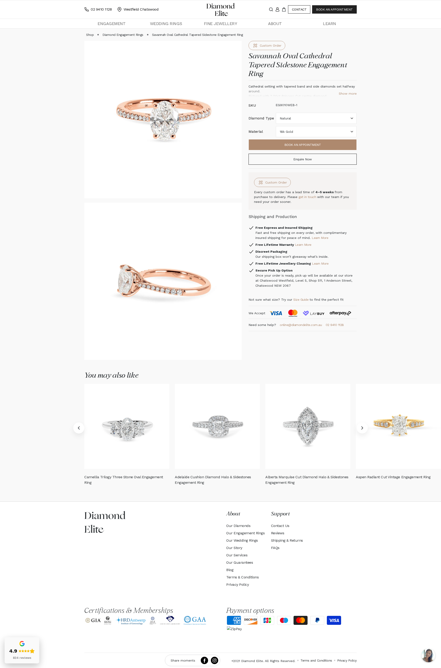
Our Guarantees (239, 562)
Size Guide (300, 299)
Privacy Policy (237, 584)
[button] (111, 23)
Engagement (111, 23)
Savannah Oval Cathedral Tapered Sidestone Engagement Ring (197, 35)
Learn (329, 23)
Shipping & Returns (287, 540)
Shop (90, 35)
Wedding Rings (166, 23)
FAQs (275, 548)
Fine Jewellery (220, 23)
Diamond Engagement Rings (122, 35)
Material (256, 131)
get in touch (308, 197)
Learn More (320, 238)
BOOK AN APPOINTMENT (334, 9)
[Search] (271, 9)
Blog (229, 570)
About (275, 23)
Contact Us (280, 526)
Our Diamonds (238, 526)
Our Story (234, 548)
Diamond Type (261, 118)
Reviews (277, 533)
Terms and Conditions (316, 660)
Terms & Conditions (242, 577)
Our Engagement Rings (245, 533)
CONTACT (299, 9)
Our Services (236, 555)
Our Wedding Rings (242, 540)
